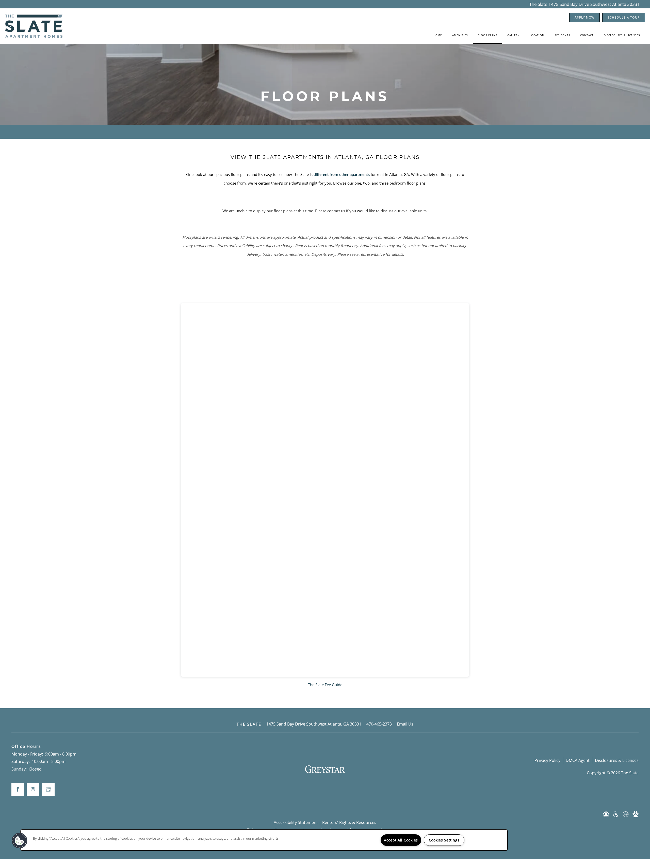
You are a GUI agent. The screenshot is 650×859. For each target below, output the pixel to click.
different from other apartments (342, 174)
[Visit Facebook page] (17, 789)
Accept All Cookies (401, 840)
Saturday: (20, 761)
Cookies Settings (444, 840)
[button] (584, 17)
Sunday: (19, 769)
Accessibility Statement (296, 822)
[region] (264, 840)
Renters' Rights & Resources (349, 822)
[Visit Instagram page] (33, 789)
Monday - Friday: (27, 754)
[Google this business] (48, 789)
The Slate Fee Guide (325, 684)
